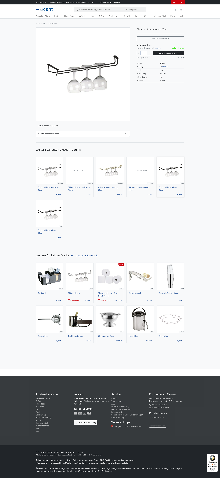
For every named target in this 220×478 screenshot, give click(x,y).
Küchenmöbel (160, 16)
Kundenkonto (157, 417)
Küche (146, 16)
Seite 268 (165, 66)
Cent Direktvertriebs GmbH (161, 398)
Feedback (109, 471)
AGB (113, 404)
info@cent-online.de (160, 407)
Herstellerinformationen (48, 133)
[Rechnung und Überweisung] (89, 413)
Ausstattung (52, 23)
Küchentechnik (176, 16)
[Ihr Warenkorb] (181, 9)
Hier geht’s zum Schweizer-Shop (128, 426)
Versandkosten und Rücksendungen (127, 415)
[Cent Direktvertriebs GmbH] (46, 9)
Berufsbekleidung (131, 16)
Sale (37, 428)
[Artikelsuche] (76, 9)
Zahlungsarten (117, 412)
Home (38, 23)
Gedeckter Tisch (43, 16)
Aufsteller (82, 16)
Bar (92, 16)
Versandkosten (96, 455)
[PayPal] (76, 413)
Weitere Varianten (160, 38)
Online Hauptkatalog (86, 422)
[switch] (212, 469)
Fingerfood (69, 16)
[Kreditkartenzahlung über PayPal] (80, 413)
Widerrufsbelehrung (120, 406)
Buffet (57, 16)
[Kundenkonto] (175, 9)
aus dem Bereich (85, 255)
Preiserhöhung (117, 417)
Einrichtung (114, 16)
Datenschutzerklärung (121, 409)
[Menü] (216, 455)
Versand (158, 48)
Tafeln (101, 16)
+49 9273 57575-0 (159, 404)
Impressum (116, 401)
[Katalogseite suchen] (124, 9)
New (38, 431)
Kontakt (114, 398)
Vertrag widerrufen (157, 426)
